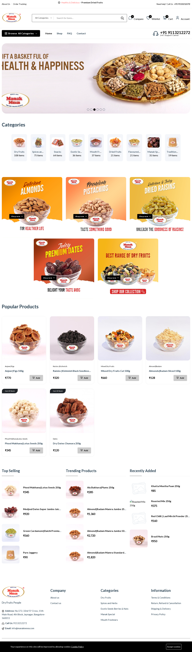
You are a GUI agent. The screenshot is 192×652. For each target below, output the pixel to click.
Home (48, 33)
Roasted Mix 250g (161, 501)
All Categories (21, 33)
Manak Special (155, 151)
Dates (55, 439)
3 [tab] (94, 109)
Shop (59, 33)
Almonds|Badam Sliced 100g (165, 370)
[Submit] (122, 18)
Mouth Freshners (98, 151)
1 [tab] (88, 109)
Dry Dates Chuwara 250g (67, 443)
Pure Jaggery (30, 552)
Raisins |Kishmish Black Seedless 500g (74, 370)
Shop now (15, 216)
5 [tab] (101, 109)
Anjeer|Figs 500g (14, 370)
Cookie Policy (77, 646)
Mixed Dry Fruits (107, 366)
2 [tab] (91, 109)
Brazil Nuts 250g (160, 536)
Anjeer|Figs (9, 366)
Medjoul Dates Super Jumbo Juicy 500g (44, 509)
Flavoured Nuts (136, 151)
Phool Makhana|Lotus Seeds (16, 439)
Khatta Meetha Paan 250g (165, 486)
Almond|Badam (155, 366)
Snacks (57, 151)
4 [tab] (97, 109)
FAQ (69, 33)
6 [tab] (104, 109)
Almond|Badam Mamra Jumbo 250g (107, 509)
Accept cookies (173, 647)
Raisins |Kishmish (60, 366)
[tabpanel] (96, 78)
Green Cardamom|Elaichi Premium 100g (45, 530)
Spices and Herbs (41, 151)
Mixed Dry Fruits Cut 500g (115, 370)
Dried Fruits (115, 151)
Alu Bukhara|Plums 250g (100, 487)
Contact (81, 33)
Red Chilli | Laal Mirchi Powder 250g (170, 516)
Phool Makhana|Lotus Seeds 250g (24, 443)
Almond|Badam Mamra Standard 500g (108, 552)
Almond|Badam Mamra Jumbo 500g (107, 530)
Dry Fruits (19, 151)
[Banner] (32, 236)
